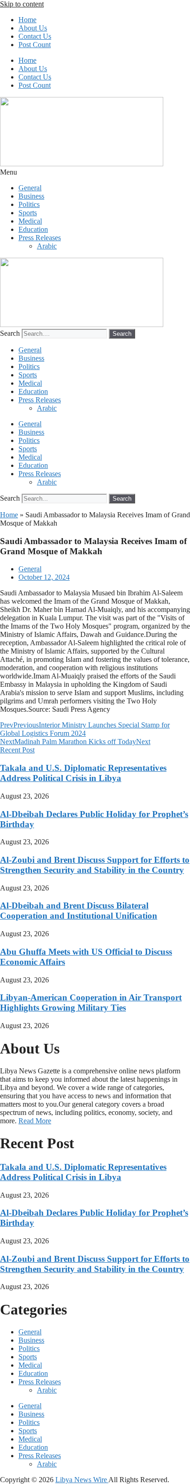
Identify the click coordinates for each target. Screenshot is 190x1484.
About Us (32, 28)
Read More (34, 1121)
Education (33, 229)
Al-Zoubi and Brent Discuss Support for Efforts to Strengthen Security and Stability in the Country (95, 865)
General (30, 188)
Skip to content (22, 4)
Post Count (34, 44)
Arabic (47, 246)
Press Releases (39, 238)
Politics (29, 204)
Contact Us (34, 36)
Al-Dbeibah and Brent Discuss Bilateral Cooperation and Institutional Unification (78, 911)
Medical (30, 221)
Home (27, 20)
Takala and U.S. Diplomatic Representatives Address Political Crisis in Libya (83, 773)
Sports (27, 213)
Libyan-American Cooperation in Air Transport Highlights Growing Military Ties (91, 1002)
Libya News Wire (81, 1480)
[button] (95, 172)
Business (31, 196)
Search (10, 333)
